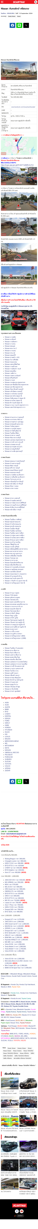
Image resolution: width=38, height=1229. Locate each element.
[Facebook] (17, 1211)
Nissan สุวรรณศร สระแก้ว (13, 446)
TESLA (10, 1040)
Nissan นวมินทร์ (10, 339)
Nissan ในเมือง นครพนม (13, 531)
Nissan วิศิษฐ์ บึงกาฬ (12, 544)
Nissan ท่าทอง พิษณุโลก (13, 677)
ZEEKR (7, 770)
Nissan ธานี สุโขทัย (11, 689)
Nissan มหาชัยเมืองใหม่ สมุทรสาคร (16, 384)
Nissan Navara (31, 1028)
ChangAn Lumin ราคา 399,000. (16, 861)
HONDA (8, 727)
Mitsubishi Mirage (16, 974)
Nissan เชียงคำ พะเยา (12, 675)
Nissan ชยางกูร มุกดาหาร (13, 553)
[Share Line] (19, 25)
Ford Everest (10, 1020)
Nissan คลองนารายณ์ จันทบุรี (15, 461)
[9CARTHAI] (19, 2)
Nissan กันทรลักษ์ (28, 1051)
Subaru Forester (15, 1017)
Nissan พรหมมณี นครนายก (14, 424)
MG (6, 743)
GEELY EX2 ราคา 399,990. (14, 863)
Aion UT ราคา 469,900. (13, 872)
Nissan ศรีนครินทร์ (11, 378)
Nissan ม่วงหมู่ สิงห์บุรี (12, 449)
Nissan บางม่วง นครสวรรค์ (14, 668)
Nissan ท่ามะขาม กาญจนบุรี (14, 417)
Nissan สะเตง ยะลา (11, 629)
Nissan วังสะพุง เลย (11, 558)
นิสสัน (32, 1053)
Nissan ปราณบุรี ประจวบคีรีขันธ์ (15, 505)
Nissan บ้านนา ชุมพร (12, 593)
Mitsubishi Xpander (23, 1009)
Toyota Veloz (31, 1012)
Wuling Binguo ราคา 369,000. (15, 859)
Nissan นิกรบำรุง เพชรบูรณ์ (14, 680)
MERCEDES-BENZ (12, 741)
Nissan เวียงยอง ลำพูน (12, 686)
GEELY (7, 723)
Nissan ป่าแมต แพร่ (11, 682)
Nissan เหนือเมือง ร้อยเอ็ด (13, 556)
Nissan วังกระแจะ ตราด (13, 479)
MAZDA (7, 739)
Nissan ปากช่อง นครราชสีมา (14, 535)
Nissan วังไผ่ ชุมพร (11, 595)
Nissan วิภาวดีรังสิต (11, 360)
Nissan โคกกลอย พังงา (12, 611)
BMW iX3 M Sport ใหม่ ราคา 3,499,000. (18, 968)
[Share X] (26, 25)
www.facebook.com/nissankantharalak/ (23, 107)
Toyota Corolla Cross (20, 1006)
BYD (6, 711)
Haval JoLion (25, 1001)
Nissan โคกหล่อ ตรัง (12, 600)
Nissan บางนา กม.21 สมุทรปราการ (16, 405)
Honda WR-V (15, 1001)
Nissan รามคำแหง (11, 366)
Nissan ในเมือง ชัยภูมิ (12, 528)
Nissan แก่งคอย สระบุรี (12, 444)
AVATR (7, 707)
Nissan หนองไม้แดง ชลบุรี (14, 470)
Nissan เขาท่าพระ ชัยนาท (13, 419)
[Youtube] (22, 1211)
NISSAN (8, 750)
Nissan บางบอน (10, 350)
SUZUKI (8, 761)
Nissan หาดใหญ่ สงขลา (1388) (15, 638)
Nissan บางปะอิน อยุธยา (13, 428)
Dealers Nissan (11, 16)
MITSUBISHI (9, 745)
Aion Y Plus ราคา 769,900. (14, 905)
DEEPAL (8, 716)
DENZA (7, 718)
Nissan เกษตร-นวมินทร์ (12, 375)
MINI (25, 1036)
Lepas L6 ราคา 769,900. (13, 902)
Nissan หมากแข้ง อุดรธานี (14, 578)
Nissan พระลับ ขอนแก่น (13, 526)
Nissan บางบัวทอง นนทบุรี (14, 394)
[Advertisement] (19, 43)
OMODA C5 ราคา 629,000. (14, 891)
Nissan (18, 16)
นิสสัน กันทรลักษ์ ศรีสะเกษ (22, 1056)
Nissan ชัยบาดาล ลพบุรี (13, 437)
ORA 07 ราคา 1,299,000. (13, 935)
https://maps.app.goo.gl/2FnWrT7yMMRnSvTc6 (17, 165)
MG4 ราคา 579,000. (12, 884)
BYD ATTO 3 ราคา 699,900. (14, 898)
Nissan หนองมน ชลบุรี (12, 472)
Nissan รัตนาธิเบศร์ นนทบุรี (14, 389)
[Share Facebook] (12, 25)
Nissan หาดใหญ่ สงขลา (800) (15, 636)
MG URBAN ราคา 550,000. (14, 882)
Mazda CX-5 (26, 1015)
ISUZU (7, 732)
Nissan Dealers (17, 1051)
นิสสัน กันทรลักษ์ (7, 1056)
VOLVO (7, 766)
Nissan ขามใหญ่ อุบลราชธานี (15, 583)
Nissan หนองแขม (11, 362)
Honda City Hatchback (27, 984)
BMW (7, 709)
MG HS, (6, 1017)
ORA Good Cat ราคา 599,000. (15, 889)
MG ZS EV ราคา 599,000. (14, 887)
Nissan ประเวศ (10, 353)
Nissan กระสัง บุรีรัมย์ (12, 547)
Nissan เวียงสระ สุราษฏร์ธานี (14, 622)
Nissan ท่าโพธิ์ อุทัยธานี (13, 431)
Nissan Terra (14, 1023)
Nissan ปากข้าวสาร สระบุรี (14, 442)
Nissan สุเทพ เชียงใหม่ (12, 657)
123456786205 (13, 831)
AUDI (7, 705)
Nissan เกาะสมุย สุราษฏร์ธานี (15, 624)
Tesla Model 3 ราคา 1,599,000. (15, 946)
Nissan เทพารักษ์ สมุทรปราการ (15, 407)
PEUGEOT (9, 755)
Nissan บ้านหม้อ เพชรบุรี (13, 500)
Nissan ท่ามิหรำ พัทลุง (12, 613)
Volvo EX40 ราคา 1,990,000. (15, 951)
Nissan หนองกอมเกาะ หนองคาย (15, 574)
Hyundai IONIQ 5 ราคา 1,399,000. (16, 940)
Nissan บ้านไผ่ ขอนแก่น (13, 524)
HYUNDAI (8, 730)
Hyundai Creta (11, 1009)
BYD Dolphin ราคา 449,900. (14, 870)
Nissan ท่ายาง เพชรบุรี (12, 498)
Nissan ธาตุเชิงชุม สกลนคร (14, 569)
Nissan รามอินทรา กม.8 (13, 369)
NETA (7, 748)
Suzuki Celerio (26, 976)
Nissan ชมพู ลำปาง (11, 684)
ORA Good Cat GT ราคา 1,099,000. (17, 924)
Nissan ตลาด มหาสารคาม (14, 551)
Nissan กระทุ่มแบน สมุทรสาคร (15, 382)
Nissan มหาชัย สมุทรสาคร (14, 387)
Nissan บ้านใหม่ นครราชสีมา (15, 537)
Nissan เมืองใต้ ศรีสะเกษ (13, 565)
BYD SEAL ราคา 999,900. (14, 912)
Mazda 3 (4, 995)
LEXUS (7, 736)
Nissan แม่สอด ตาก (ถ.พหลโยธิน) (16, 662)
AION (7, 702)
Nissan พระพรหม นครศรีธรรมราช (16, 604)
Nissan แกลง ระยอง (11, 488)
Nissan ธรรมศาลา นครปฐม (14, 422)
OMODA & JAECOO (12, 752)
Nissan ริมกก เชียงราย (12, 652)
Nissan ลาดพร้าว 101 (12, 357)
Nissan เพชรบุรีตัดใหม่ (12, 364)
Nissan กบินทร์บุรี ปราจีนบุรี (14, 481)
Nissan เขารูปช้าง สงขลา (13, 633)
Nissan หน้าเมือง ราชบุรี (13, 509)
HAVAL (26, 1034)
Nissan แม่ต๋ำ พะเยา (11, 673)
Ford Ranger (12, 1026)
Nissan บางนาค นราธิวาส (14, 606)
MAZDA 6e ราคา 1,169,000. (14, 926)
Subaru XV (8, 1006)
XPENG (7, 768)
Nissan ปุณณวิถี (10, 355)
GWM (7, 725)
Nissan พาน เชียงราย (12, 650)
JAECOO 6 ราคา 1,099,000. (14, 921)
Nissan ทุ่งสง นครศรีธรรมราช (15, 602)
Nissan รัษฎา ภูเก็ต (11, 615)
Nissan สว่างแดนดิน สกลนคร (15, 567)
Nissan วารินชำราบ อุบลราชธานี (16, 581)
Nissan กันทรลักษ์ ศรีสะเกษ (14, 562)
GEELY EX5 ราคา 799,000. (14, 907)
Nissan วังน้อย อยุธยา (12, 426)
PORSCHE (9, 757)
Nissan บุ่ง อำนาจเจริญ (12, 542)
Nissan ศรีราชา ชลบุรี (12, 468)
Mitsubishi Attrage (29, 974)
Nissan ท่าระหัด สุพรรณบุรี (14, 451)
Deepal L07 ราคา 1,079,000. (15, 919)
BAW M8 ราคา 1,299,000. (14, 937)
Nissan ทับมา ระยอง (11, 486)
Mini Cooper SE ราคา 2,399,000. (16, 965)
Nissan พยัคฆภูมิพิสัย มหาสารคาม (16, 549)
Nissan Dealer (7, 1051)
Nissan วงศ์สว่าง (10, 373)
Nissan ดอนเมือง (10, 371)
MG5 (9, 987)
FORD (7, 721)
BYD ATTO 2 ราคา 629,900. (14, 893)
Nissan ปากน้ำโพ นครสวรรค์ (14, 666)
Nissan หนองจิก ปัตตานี (13, 609)
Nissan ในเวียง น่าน (11, 671)
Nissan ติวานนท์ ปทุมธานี (13, 403)
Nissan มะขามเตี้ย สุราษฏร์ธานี (15, 627)
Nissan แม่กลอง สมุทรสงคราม (15, 440)
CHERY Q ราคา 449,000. (13, 868)
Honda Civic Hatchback (28, 993)
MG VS (29, 1004)
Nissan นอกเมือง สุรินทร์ (13, 571)
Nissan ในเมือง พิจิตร (12, 433)
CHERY (8, 714)
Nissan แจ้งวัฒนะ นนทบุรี (13, 391)
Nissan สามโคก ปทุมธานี (13, 400)
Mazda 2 (4, 987)
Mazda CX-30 (21, 1004)
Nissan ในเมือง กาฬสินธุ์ (13, 519)
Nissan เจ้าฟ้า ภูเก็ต (11, 618)
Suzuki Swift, (16, 976)
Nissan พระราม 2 (11, 348)
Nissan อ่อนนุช (10, 346)
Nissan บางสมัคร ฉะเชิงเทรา (14, 475)
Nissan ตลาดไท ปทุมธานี (13, 396)
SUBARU (8, 759)
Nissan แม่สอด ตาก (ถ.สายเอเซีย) (16, 664)
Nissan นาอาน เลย (11, 560)
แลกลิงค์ (20, 1216)
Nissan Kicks (10, 1004)
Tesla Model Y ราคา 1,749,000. (15, 949)
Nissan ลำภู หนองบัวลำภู (13, 576)
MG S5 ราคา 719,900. (12, 900)
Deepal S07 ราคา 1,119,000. (15, 931)
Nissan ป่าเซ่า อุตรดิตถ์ (12, 691)
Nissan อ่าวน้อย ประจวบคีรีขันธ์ (15, 503)
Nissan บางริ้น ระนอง (12, 631)
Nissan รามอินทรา (11, 341)
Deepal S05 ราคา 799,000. (14, 909)
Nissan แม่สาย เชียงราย (13, 655)
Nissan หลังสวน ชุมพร (12, 597)
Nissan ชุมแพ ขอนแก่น (12, 522)
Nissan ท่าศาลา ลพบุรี (12, 435)
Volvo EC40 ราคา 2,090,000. (15, 958)
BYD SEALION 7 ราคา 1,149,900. (17, 933)
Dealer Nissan (11, 1048)
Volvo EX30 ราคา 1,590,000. (15, 944)
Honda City (15, 984)
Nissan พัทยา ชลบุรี (11, 465)
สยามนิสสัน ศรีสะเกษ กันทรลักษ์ (22, 1058)
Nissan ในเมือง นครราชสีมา (14, 533)
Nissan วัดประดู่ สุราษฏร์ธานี (14, 620)
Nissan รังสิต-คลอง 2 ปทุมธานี (15, 398)
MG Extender (20, 1028)
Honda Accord (16, 998)
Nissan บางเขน (10, 344)
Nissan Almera (6, 976)
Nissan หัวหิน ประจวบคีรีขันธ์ (15, 507)
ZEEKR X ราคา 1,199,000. (14, 928)
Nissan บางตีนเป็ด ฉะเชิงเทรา (15, 477)
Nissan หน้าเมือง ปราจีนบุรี (14, 484)
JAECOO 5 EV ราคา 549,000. (15, 880)
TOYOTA (8, 764)
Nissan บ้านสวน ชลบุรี (12, 463)
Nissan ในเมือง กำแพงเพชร (14, 648)
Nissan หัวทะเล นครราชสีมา (14, 540)
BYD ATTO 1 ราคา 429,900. (14, 865)
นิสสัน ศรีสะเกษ (7, 1058)
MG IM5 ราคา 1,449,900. (13, 942)
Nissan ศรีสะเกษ (24, 1053)
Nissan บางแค (10, 380)
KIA (6, 734)
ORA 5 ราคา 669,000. (12, 896)
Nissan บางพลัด (10, 337)
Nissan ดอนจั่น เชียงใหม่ (13, 659)
